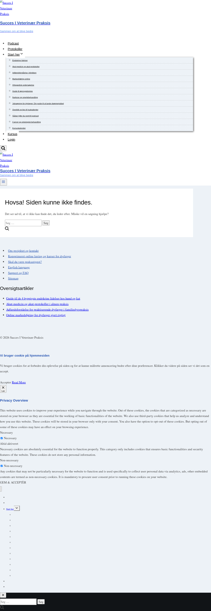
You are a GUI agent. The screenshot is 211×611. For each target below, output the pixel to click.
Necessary (10, 438)
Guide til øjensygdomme (22, 91)
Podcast (13, 43)
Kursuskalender (19, 128)
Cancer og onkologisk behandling (26, 122)
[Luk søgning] (3, 595)
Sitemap (13, 278)
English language (19, 267)
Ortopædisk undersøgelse (23, 85)
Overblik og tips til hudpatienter (25, 110)
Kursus (12, 134)
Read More (19, 382)
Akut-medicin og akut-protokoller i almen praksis (37, 304)
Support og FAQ (18, 273)
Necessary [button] (6, 432)
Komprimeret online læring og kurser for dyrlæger (39, 256)
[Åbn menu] (3, 182)
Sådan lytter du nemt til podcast (25, 116)
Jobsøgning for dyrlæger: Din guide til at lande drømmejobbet (38, 104)
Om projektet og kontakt (23, 251)
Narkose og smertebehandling (25, 97)
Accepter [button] (5, 382)
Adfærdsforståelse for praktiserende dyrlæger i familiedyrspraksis (47, 309)
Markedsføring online (21, 79)
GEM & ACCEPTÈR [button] (13, 482)
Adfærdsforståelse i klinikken (24, 73)
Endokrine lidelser (20, 60)
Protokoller (15, 49)
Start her (10, 509)
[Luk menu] (1, 489)
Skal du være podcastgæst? (25, 262)
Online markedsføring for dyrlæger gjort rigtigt (35, 315)
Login (11, 139)
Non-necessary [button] (9, 460)
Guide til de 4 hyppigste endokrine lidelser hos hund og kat (43, 298)
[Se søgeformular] (3, 148)
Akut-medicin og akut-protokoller (26, 67)
